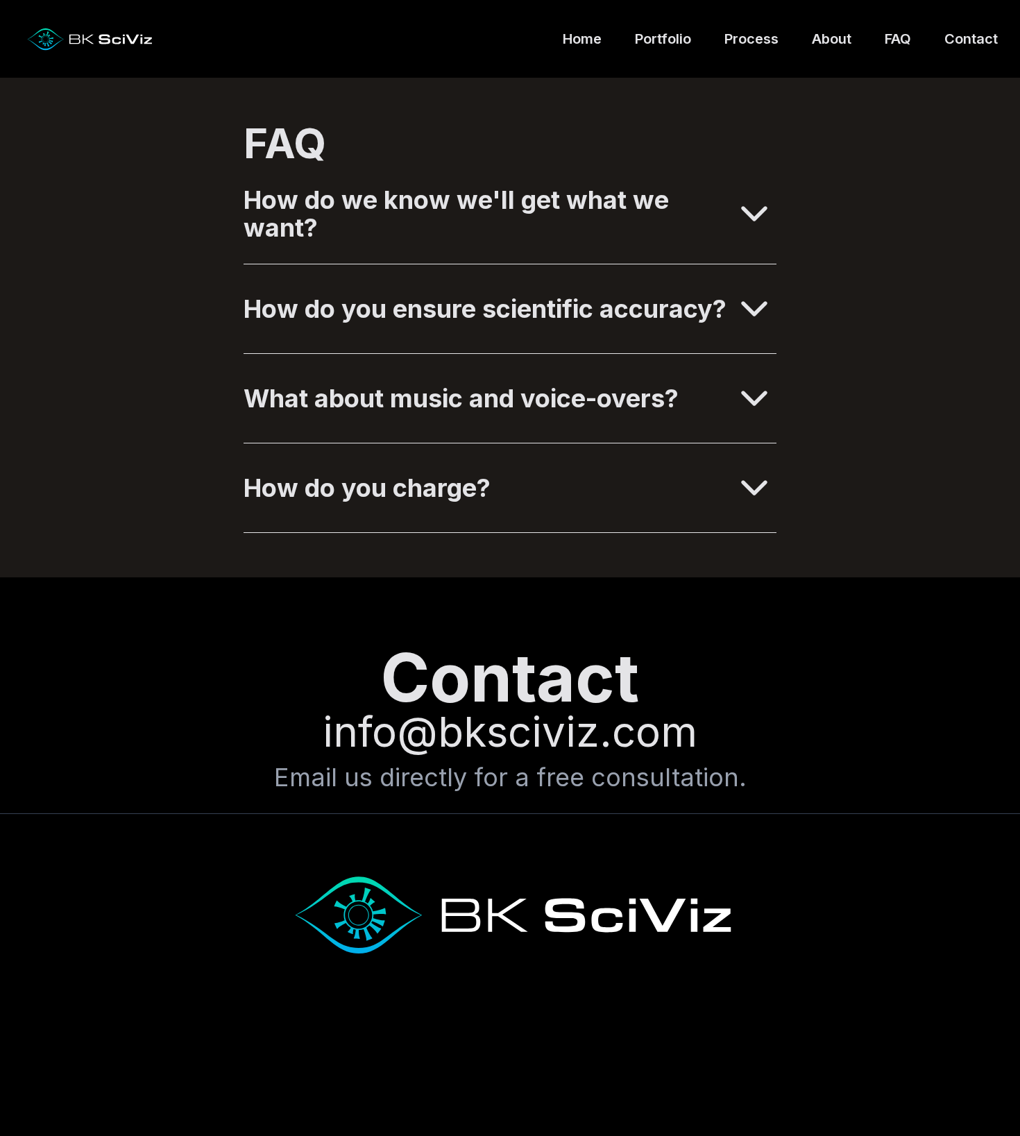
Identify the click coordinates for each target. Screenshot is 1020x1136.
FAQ (898, 39)
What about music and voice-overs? (461, 398)
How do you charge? (367, 488)
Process (751, 39)
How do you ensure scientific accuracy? (485, 309)
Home (582, 39)
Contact (971, 39)
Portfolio (663, 39)
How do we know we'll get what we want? (456, 214)
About (831, 39)
